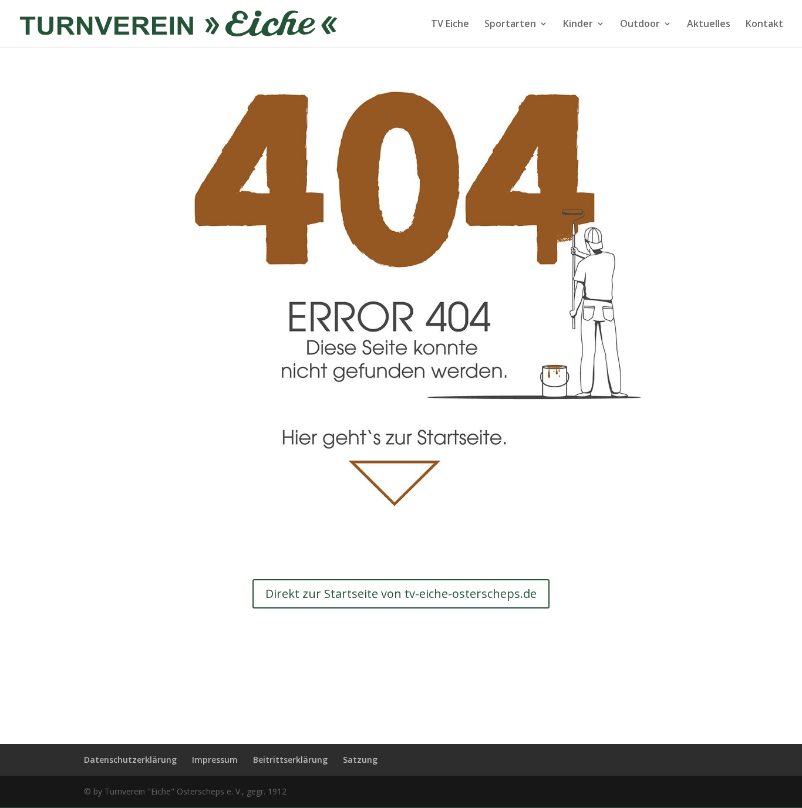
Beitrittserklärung (290, 759)
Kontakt (764, 24)
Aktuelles (708, 24)
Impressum (215, 759)
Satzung (360, 759)
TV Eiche (450, 24)
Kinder (578, 24)
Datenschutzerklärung (130, 759)
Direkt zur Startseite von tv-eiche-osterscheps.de (401, 593)
